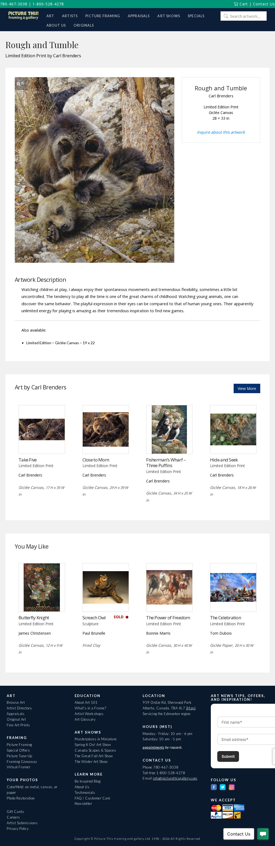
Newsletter (83, 803)
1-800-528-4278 (48, 3)
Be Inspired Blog (87, 781)
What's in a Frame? (90, 708)
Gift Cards (15, 811)
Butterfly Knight (34, 617)
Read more (42, 442)
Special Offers (18, 750)
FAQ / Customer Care (92, 798)
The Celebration (225, 617)
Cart (243, 3)
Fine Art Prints (18, 725)
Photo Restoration (21, 798)
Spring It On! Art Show (93, 744)
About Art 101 (86, 702)
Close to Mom (95, 460)
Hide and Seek (224, 460)
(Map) (191, 708)
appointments (153, 747)
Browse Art (16, 702)
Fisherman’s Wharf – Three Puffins (166, 463)
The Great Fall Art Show (94, 756)
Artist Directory (19, 708)
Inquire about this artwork (221, 132)
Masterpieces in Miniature (96, 739)
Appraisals (15, 714)
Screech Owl (94, 617)
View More (247, 388)
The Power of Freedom (168, 617)
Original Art (16, 719)
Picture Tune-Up (19, 756)
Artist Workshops (89, 714)
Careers (13, 817)
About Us (82, 787)
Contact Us (264, 3)
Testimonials (85, 792)
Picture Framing (19, 744)
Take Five (28, 460)
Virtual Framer (18, 767)
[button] (21, 83)
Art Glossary (85, 719)
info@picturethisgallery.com (175, 778)
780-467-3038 (13, 3)
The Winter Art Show (91, 761)
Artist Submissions (22, 823)
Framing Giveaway (22, 761)
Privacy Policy (17, 828)
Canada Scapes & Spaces (95, 750)
